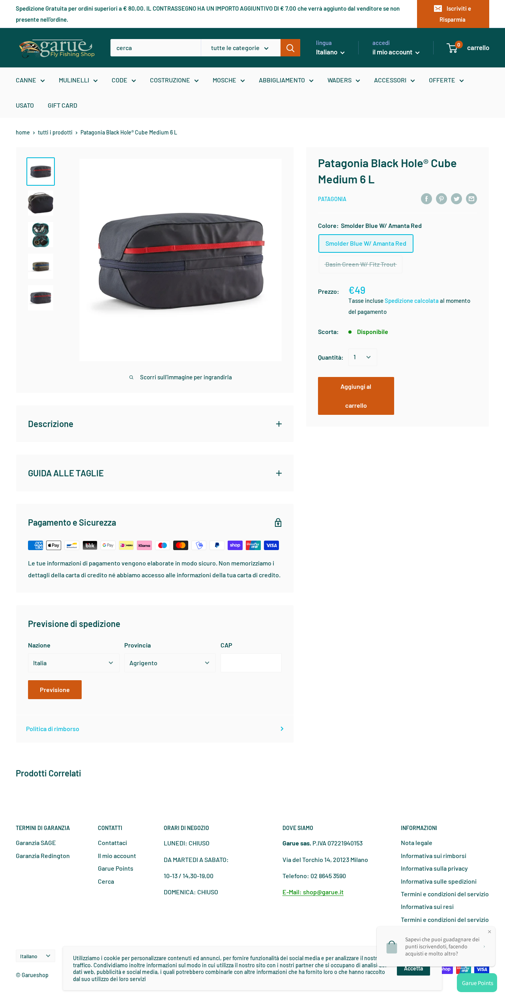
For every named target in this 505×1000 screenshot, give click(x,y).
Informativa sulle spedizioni (439, 881)
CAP (226, 645)
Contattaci (112, 842)
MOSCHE (224, 80)
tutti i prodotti (55, 132)
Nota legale (416, 842)
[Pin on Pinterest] (441, 198)
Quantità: (331, 357)
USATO (25, 105)
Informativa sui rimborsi (433, 855)
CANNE (26, 80)
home (23, 132)
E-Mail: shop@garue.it (313, 892)
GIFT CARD (62, 105)
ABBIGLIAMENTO (282, 80)
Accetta (413, 968)
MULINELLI (74, 80)
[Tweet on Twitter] (456, 198)
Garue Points (115, 868)
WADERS (339, 80)
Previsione (55, 689)
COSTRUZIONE (170, 80)
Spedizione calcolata (412, 300)
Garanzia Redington (43, 855)
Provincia (137, 645)
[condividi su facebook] (426, 198)
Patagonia (332, 199)
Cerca (106, 881)
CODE (119, 80)
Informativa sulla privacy (434, 868)
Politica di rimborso (52, 728)
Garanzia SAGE (36, 842)
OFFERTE (442, 80)
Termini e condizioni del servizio (445, 893)
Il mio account (117, 855)
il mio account (392, 52)
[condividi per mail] (471, 198)
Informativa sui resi (427, 906)
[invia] (290, 47)
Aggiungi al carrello (355, 395)
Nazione (39, 645)
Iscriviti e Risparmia (455, 14)
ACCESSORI (390, 80)
